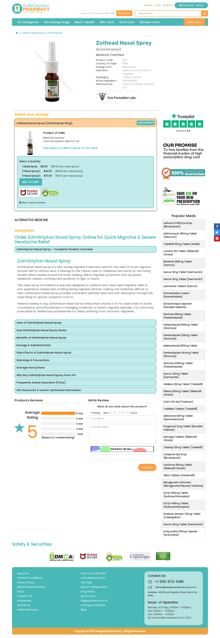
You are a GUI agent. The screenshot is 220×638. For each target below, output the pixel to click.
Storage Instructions (30, 367)
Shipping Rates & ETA (94, 600)
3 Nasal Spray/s (30, 171)
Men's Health (85, 22)
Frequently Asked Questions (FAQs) (41, 382)
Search (125, 13)
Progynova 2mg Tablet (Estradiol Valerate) (183, 428)
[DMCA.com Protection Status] (61, 556)
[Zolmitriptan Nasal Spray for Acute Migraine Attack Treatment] (52, 71)
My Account (88, 596)
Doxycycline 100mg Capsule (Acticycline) (180, 533)
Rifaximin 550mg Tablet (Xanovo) (177, 263)
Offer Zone (194, 22)
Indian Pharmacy (27, 609)
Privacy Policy (25, 582)
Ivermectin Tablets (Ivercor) (180, 286)
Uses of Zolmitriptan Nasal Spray (39, 322)
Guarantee (24, 600)
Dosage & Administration (33, 345)
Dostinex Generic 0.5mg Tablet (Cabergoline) (182, 515)
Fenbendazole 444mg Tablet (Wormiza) (181, 354)
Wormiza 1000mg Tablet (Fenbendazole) (178, 364)
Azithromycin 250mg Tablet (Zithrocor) (180, 235)
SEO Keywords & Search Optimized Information (48, 390)
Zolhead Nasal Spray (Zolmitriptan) (42, 33)
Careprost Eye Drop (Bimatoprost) (175, 456)
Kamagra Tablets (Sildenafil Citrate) (180, 438)
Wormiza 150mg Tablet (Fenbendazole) (177, 315)
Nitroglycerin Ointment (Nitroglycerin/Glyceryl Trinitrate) (183, 484)
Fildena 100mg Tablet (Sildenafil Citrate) (182, 393)
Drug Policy (88, 591)
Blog (83, 609)
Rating (96, 413)
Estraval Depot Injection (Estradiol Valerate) (177, 305)
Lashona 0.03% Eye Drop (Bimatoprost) (177, 224)
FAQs (20, 591)
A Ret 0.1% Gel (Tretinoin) (178, 401)
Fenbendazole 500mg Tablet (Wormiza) (180, 326)
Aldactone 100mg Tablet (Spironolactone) (178, 417)
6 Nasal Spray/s (31, 175)
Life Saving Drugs (57, 22)
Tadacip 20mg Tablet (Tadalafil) (183, 447)
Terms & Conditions (29, 578)
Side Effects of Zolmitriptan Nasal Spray (43, 352)
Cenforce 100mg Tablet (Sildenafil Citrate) (177, 466)
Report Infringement (94, 587)
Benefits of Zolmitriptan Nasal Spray (41, 337)
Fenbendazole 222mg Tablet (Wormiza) (180, 336)
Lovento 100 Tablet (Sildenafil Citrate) (181, 252)
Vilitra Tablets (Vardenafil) (179, 475)
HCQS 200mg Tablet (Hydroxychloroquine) (176, 494)
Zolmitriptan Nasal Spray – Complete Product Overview (54, 249)
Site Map (86, 582)
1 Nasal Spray (29, 166)
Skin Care (107, 22)
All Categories (28, 22)
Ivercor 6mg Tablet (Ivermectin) (183, 272)
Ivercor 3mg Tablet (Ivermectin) (182, 279)
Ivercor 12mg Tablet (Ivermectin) (183, 524)
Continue (147, 467)
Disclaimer (23, 605)
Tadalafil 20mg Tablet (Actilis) (181, 244)
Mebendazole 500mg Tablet (180, 345)
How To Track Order (93, 573)
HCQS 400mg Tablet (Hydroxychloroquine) (176, 505)
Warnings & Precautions (33, 360)
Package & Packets (93, 605)
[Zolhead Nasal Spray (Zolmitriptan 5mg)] (30, 143)
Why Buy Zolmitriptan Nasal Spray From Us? (46, 375)
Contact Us (24, 596)
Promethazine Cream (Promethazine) (176, 294)
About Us (23, 573)
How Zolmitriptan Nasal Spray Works (41, 330)
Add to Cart (30, 182)
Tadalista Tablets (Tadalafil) (180, 408)
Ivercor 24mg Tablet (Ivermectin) (175, 375)
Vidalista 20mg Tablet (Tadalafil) (183, 384)
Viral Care (127, 22)
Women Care (150, 22)
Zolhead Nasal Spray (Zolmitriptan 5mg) (44, 123)
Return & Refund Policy (31, 587)
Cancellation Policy (93, 578)
